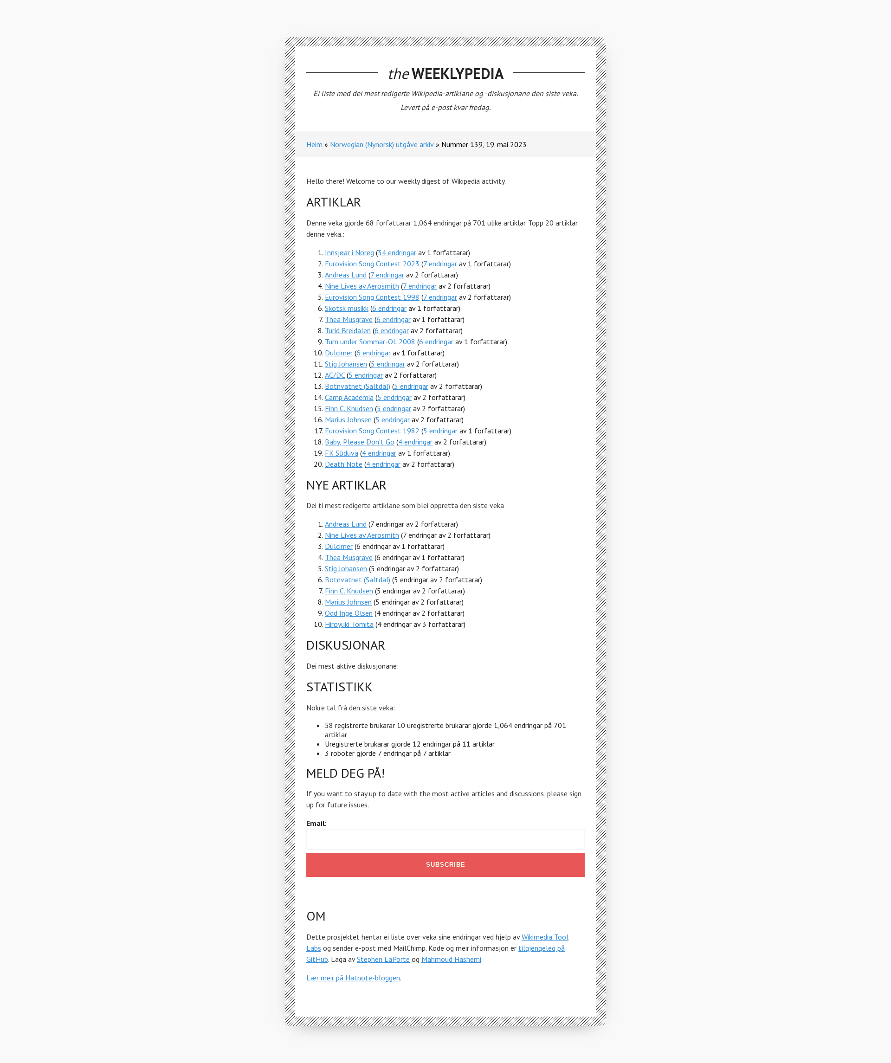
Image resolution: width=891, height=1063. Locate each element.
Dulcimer (339, 352)
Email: (316, 823)
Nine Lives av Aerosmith (362, 285)
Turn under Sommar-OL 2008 (370, 341)
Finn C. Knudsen (349, 408)
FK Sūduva (341, 452)
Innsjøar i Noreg (349, 252)
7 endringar (440, 263)
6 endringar (389, 308)
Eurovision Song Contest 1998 (372, 297)
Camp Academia (349, 397)
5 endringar (388, 363)
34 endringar (397, 252)
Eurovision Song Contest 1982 (372, 430)
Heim (314, 144)
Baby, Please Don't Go (359, 441)
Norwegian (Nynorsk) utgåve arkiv (382, 144)
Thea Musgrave (349, 319)
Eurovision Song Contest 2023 (372, 263)
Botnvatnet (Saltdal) (357, 386)
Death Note (343, 464)
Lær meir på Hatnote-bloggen (353, 977)
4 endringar (415, 441)
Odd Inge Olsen (349, 613)
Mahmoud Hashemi (451, 959)
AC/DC (335, 375)
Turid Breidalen (348, 330)
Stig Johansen (346, 363)
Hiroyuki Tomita (349, 624)
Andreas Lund (346, 274)
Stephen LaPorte (383, 959)
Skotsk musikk (346, 308)
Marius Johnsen (348, 419)
